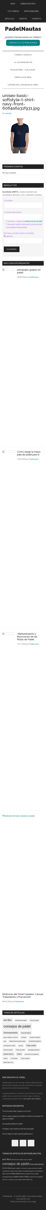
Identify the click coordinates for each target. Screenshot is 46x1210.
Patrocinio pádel (8, 1050)
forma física (26, 1033)
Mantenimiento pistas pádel (17, 1041)
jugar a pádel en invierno (11, 1037)
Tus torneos (14, 1058)
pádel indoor (9, 1054)
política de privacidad (33, 221)
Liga (5, 1041)
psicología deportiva (33, 1050)
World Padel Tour (8, 1062)
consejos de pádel (17, 1026)
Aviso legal (32, 1202)
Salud (19, 1054)
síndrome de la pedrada (31, 1054)
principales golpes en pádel (12, 1124)
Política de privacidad (18, 1202)
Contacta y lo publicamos (23, 43)
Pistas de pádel (20, 1050)
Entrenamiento (11, 1032)
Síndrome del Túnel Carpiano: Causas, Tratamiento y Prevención (23, 995)
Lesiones (23, 1037)
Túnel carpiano (25, 1058)
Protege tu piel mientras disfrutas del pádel (18, 1129)
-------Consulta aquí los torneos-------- (23, 46)
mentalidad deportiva (35, 1041)
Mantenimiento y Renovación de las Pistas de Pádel (27, 636)
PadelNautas (23, 29)
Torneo (5, 1058)
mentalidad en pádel (9, 1045)
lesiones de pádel (35, 1037)
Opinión (21, 1045)
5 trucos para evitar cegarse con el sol (16, 1111)
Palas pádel (31, 1045)
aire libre (8, 1020)
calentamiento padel (21, 1020)
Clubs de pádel (34, 1020)
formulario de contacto (32, 1099)
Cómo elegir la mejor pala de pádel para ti (29, 453)
